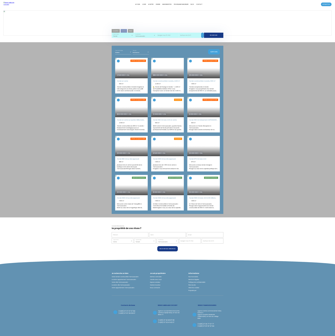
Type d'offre (116, 239)
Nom (152, 235)
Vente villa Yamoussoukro (120, 282)
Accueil (137, 4)
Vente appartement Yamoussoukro (123, 288)
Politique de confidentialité (196, 282)
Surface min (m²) (185, 35)
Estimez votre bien (156, 277)
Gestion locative (155, 285)
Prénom (115, 235)
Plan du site (192, 285)
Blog (192, 4)
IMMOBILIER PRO (167, 4)
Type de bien (116, 34)
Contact (199, 4)
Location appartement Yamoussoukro (124, 279)
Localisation (138, 34)
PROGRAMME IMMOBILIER (181, 4)
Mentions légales (193, 279)
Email (189, 235)
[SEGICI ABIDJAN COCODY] (9, 4)
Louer (144, 4)
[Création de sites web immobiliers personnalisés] (201, 290)
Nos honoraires (193, 277)
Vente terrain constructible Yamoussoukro (125, 277)
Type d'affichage (119, 50)
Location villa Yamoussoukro (121, 285)
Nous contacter (155, 288)
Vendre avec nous (156, 279)
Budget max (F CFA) (164, 35)
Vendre (158, 4)
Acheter (150, 4)
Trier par (134, 50)
